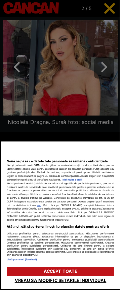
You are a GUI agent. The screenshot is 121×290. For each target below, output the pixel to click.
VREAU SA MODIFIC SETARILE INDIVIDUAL (61, 280)
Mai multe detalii (72, 179)
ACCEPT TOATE (61, 271)
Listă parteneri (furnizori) (22, 259)
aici (39, 205)
